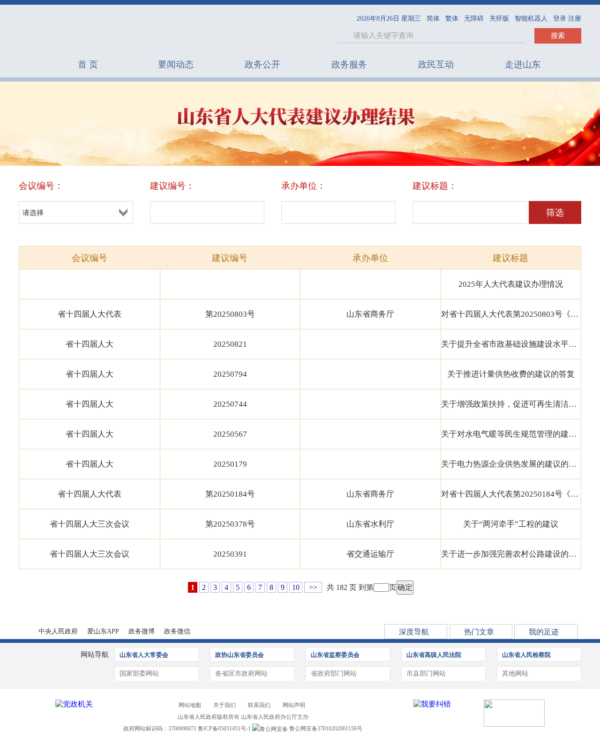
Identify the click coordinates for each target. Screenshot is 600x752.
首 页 (88, 64)
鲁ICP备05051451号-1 (224, 728)
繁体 (451, 18)
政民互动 (436, 64)
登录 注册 (567, 18)
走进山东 (522, 64)
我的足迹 (544, 632)
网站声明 (294, 705)
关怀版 (499, 18)
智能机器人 (531, 18)
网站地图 (190, 705)
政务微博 (141, 631)
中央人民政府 (58, 631)
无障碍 (474, 18)
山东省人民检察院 (526, 654)
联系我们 (259, 705)
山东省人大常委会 (144, 654)
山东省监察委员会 (335, 654)
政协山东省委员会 (239, 654)
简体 (433, 18)
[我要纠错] (432, 703)
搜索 (558, 35)
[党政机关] (74, 703)
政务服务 (349, 64)
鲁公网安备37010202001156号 (325, 728)
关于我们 (224, 705)
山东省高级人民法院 (433, 654)
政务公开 (262, 64)
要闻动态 (176, 64)
